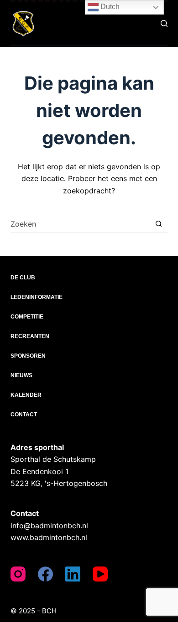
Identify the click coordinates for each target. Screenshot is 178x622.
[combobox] (79, 224)
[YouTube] (100, 574)
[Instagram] (18, 574)
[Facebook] (45, 574)
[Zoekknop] (159, 224)
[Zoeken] (164, 23)
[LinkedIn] (72, 574)
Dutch (109, 6)
